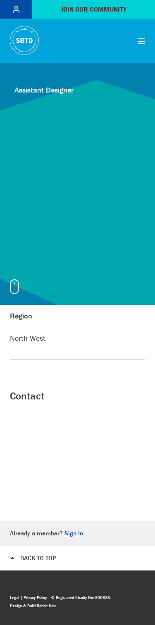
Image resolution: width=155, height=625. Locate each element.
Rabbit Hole (46, 605)
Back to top (38, 558)
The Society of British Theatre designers (24, 40)
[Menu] (141, 41)
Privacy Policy (35, 597)
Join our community (93, 9)
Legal (14, 597)
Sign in (16, 9)
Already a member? (46, 533)
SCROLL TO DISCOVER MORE (16, 286)
